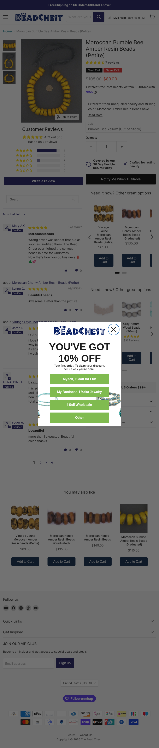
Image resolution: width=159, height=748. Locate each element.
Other (79, 417)
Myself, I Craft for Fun (79, 379)
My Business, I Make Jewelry (79, 392)
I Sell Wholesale (79, 405)
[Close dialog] (113, 329)
